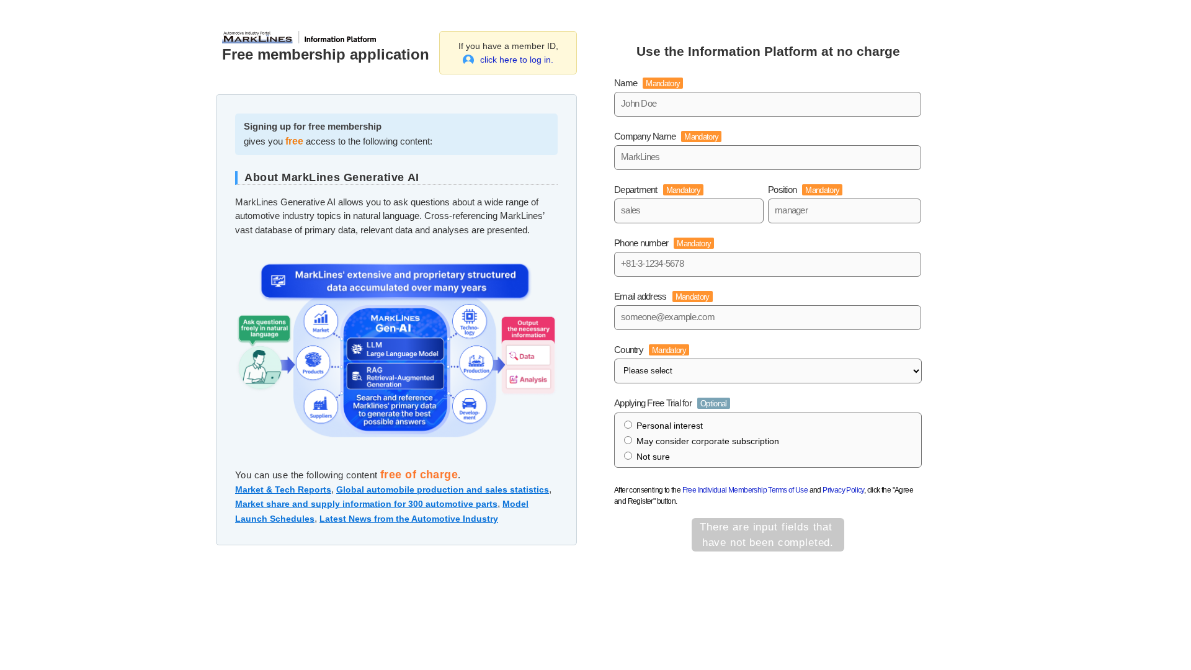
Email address (662, 296)
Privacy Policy (843, 490)
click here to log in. (516, 60)
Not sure (653, 457)
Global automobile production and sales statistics (442, 489)
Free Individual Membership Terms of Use (745, 490)
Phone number (662, 243)
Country (650, 349)
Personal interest (669, 426)
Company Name (666, 136)
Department (657, 189)
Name (647, 83)
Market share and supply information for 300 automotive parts (366, 504)
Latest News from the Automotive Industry (408, 519)
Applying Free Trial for (670, 403)
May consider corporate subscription (707, 441)
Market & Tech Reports (283, 489)
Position (803, 189)
